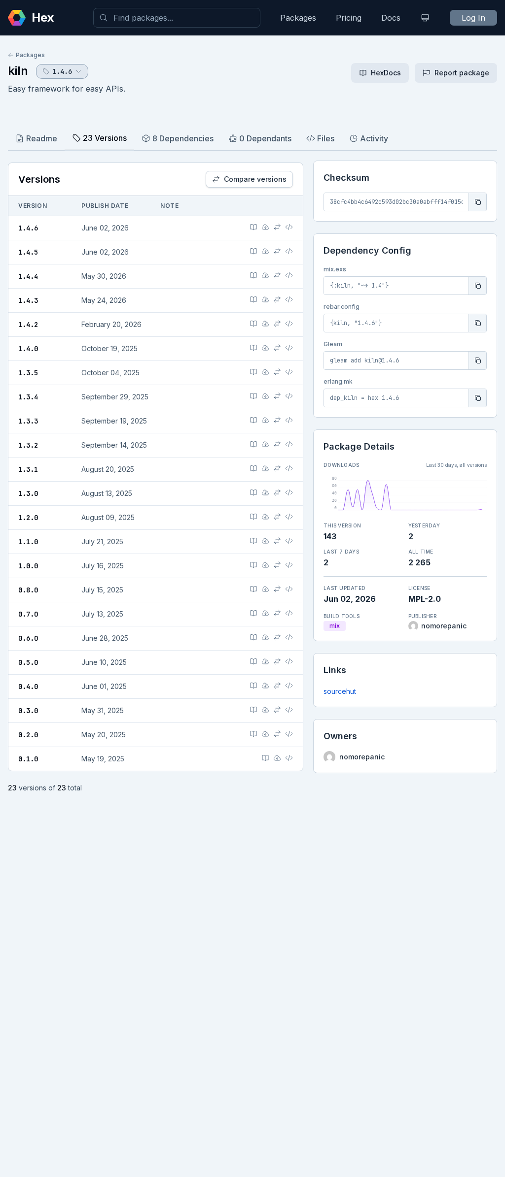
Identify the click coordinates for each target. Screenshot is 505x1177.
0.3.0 (28, 710)
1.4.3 (28, 300)
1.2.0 (28, 517)
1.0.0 (28, 565)
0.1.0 (28, 758)
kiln (18, 71)
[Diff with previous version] (277, 227)
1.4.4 (28, 276)
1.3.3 (28, 421)
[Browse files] (289, 227)
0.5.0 (28, 662)
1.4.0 (28, 348)
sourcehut (340, 691)
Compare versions (255, 179)
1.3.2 (28, 445)
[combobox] (176, 18)
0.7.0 (28, 614)
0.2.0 (28, 734)
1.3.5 (28, 372)
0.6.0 (28, 638)
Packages (298, 18)
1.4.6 (28, 228)
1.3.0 (28, 493)
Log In (473, 18)
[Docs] (253, 227)
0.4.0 (28, 686)
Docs (390, 18)
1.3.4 (28, 396)
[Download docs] (265, 227)
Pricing (348, 18)
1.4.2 (28, 324)
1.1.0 (28, 541)
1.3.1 (28, 469)
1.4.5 (28, 252)
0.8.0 (28, 590)
